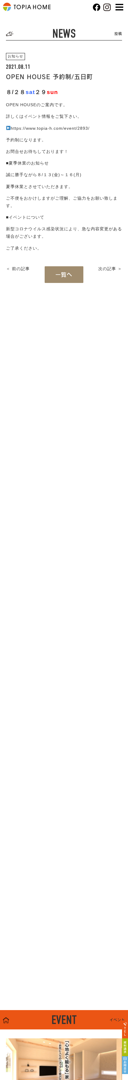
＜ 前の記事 (18, 268)
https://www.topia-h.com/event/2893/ (50, 128)
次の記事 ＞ (110, 268)
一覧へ (63, 274)
